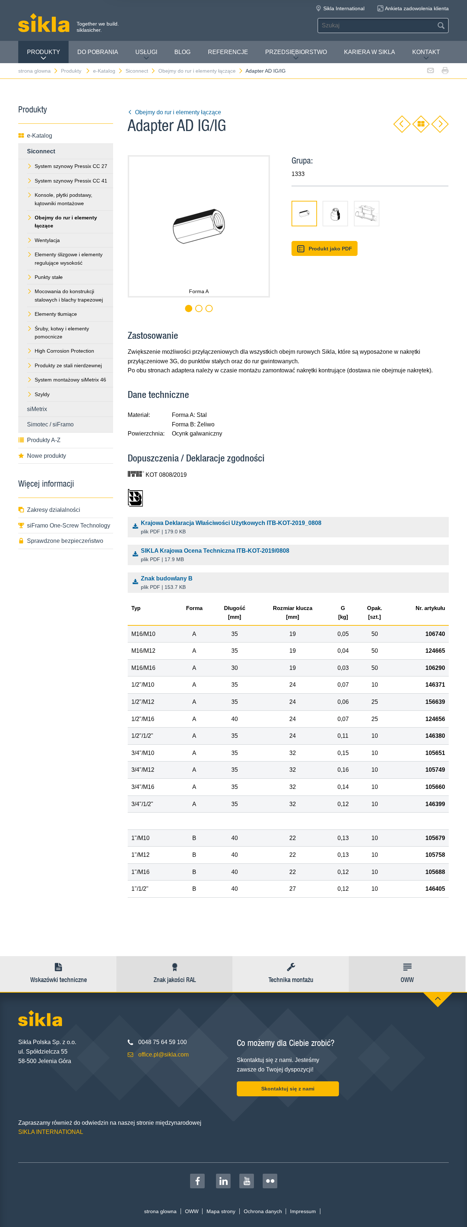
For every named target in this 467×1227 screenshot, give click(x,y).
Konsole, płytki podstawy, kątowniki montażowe (63, 199)
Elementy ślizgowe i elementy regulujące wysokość (69, 258)
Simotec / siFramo (50, 424)
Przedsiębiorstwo (296, 52)
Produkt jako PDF (330, 249)
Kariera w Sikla (369, 52)
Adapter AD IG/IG (266, 71)
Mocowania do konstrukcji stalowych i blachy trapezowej (69, 295)
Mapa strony (221, 1211)
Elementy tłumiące (56, 314)
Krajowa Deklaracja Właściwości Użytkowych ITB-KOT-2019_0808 (231, 527)
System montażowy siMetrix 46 (70, 380)
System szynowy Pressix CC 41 (71, 181)
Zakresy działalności (53, 510)
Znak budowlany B (167, 582)
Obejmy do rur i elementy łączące (197, 71)
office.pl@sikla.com (163, 1054)
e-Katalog (104, 71)
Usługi (146, 52)
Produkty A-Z (44, 440)
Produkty (43, 52)
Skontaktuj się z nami (287, 1089)
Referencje (228, 52)
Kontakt (426, 52)
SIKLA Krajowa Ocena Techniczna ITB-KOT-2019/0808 (215, 555)
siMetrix (37, 409)
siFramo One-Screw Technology (68, 525)
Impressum (303, 1211)
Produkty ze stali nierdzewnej (68, 365)
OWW (191, 1211)
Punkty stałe (49, 277)
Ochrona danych (263, 1211)
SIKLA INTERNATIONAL (50, 1132)
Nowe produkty (46, 456)
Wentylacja (47, 240)
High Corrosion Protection (64, 351)
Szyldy (42, 394)
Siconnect (137, 71)
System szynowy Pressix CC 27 (71, 166)
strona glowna (34, 71)
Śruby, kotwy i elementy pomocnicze (62, 333)
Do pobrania (97, 52)
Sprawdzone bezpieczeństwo (65, 541)
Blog (182, 52)
